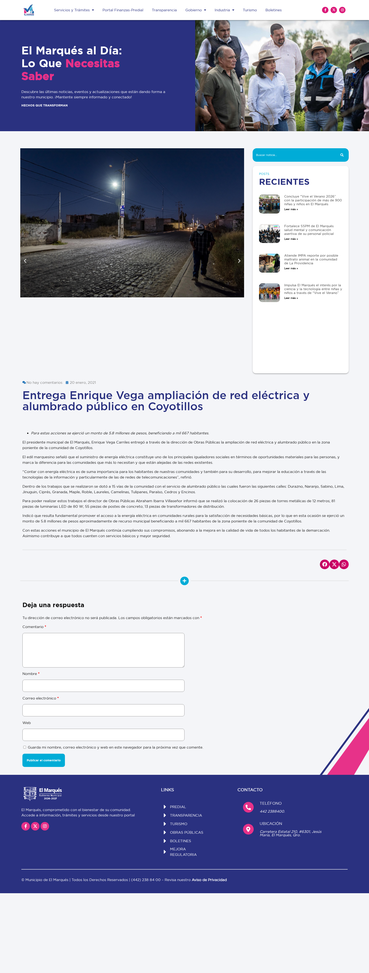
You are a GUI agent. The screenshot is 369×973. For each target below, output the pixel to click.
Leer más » (291, 209)
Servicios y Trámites (72, 10)
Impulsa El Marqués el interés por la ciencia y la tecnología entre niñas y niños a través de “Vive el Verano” (313, 289)
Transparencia (164, 10)
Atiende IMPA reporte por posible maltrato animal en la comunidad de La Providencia (311, 259)
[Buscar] (342, 155)
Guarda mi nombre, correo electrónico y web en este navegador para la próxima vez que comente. (115, 747)
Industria (222, 10)
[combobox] (294, 155)
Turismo (250, 10)
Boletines (273, 10)
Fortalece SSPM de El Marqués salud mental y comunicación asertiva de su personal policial (309, 230)
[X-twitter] (334, 10)
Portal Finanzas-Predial (122, 10)
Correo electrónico (40, 698)
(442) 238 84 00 (146, 879)
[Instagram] (342, 10)
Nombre (31, 673)
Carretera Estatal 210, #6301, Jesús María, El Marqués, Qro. (290, 833)
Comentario (34, 626)
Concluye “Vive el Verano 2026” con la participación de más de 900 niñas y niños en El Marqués (313, 200)
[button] (25, 260)
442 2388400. (272, 811)
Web (26, 722)
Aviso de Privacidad (209, 879)
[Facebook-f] (325, 10)
